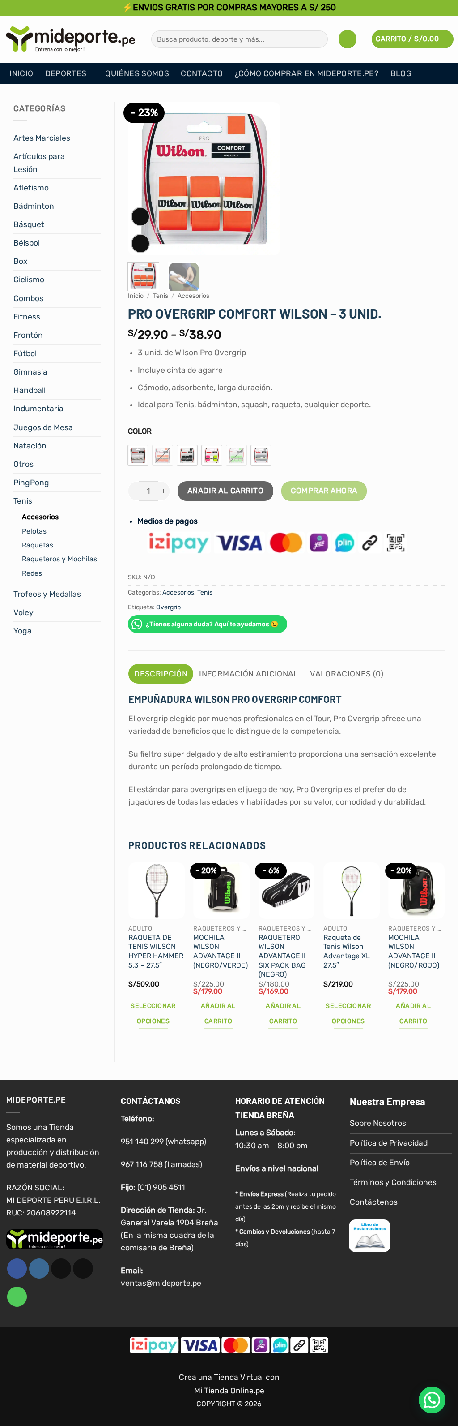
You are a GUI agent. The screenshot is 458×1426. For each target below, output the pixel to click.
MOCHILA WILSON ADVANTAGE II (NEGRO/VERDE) (220, 951)
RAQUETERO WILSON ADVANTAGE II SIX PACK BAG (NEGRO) (282, 955)
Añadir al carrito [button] (218, 1013)
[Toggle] (95, 138)
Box (20, 261)
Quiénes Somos (137, 73)
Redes (32, 573)
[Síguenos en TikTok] (61, 1268)
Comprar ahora (324, 490)
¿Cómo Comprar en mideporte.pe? (307, 73)
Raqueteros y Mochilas (59, 559)
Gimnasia (30, 371)
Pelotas (34, 531)
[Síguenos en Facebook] (17, 1268)
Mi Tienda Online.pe (229, 1390)
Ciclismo (28, 279)
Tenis (22, 500)
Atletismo (31, 187)
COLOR (140, 431)
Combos (28, 298)
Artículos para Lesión (39, 162)
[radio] (138, 455)
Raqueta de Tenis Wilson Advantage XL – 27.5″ (349, 951)
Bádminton (33, 206)
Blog (400, 73)
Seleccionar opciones (153, 1013)
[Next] (266, 179)
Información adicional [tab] (248, 673)
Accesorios (40, 517)
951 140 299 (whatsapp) (163, 1141)
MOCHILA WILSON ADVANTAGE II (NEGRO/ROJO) (413, 951)
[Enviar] (318, 39)
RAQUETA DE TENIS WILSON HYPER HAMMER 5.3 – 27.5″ (155, 951)
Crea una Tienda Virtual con (229, 1377)
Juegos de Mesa (43, 427)
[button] (347, 39)
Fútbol (25, 353)
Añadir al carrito (225, 490)
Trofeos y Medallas (47, 594)
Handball (29, 390)
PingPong (31, 482)
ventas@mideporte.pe (161, 1283)
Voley (23, 612)
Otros (23, 464)
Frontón (28, 335)
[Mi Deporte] (71, 39)
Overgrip (168, 607)
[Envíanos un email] (83, 1268)
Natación (30, 445)
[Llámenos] (17, 1297)
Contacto (202, 73)
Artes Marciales (41, 138)
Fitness (26, 316)
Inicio (21, 73)
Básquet (28, 224)
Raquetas (37, 545)
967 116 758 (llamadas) (161, 1164)
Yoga (22, 630)
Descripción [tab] (160, 673)
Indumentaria (38, 408)
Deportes (66, 73)
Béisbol (26, 242)
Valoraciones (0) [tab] (347, 673)
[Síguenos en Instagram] (39, 1268)
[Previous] (142, 179)
